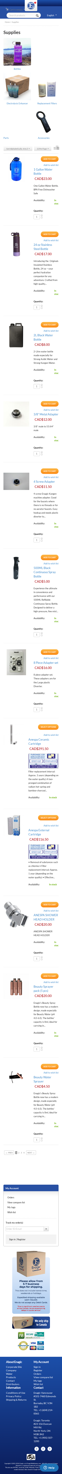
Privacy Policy (13, 1396)
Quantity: (38, 210)
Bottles (17, 69)
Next (31, 1152)
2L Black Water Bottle (43, 337)
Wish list (11, 1212)
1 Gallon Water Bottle (43, 171)
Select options (48, 727)
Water (9, 1373)
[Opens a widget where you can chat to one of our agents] (49, 1468)
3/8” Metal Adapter (46, 414)
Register (21, 1239)
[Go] (46, 1228)
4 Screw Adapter (44, 481)
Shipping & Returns (16, 1399)
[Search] (37, 15)
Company (11, 1370)
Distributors (12, 1384)
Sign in (12, 1239)
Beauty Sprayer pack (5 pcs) (43, 989)
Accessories (44, 138)
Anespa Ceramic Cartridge (38, 741)
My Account (12, 1188)
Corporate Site (14, 1366)
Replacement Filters (47, 103)
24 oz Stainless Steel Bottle (43, 247)
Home (7, 22)
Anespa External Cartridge (38, 832)
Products (11, 1377)
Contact (10, 1380)
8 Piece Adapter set (46, 662)
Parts (6, 138)
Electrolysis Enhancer (17, 103)
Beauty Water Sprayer (42, 1079)
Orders (10, 1197)
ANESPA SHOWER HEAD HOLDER (46, 917)
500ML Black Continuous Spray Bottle (45, 572)
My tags (11, 1207)
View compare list (16, 1202)
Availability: (39, 200)
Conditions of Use (15, 1392)
